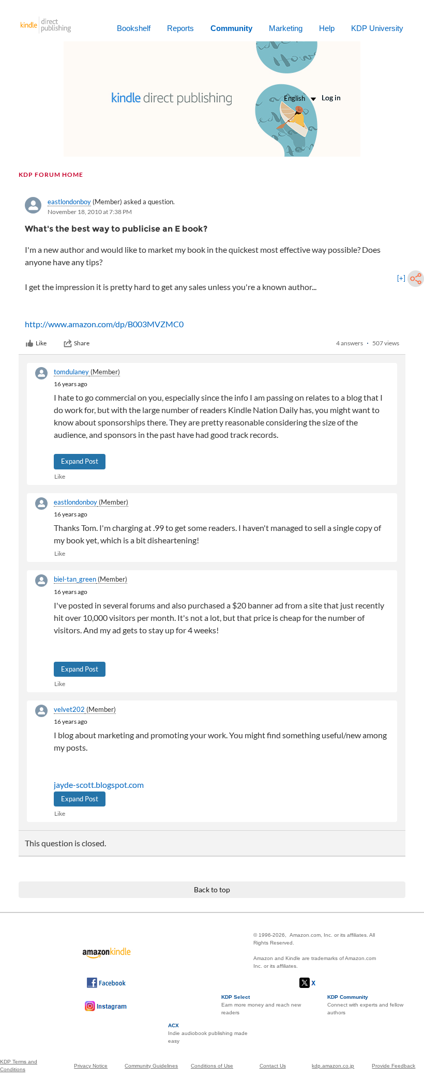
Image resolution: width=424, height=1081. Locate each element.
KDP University (377, 28)
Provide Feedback (393, 1066)
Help (327, 28)
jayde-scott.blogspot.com (99, 784)
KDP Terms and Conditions (18, 1065)
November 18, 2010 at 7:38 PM (90, 212)
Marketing (285, 28)
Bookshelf (133, 28)
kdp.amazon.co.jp (333, 1066)
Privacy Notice (91, 1066)
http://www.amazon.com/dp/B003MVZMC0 (104, 324)
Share (81, 343)
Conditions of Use (212, 1066)
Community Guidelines (151, 1066)
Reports (180, 28)
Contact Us (273, 1066)
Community (231, 28)
